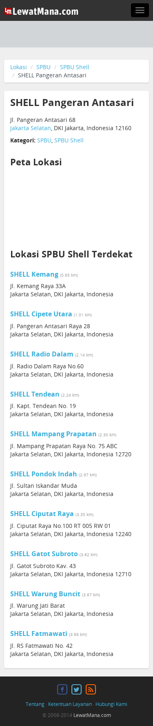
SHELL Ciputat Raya (42, 513)
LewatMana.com (92, 715)
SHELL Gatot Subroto (44, 553)
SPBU (43, 67)
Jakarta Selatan (30, 128)
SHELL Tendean (35, 394)
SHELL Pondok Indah (43, 473)
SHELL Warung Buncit (45, 593)
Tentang (35, 704)
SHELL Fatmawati (38, 633)
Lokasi (18, 67)
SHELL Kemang (34, 274)
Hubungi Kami (111, 704)
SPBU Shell (74, 67)
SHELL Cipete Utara (41, 313)
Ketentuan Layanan (70, 704)
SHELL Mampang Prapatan (53, 433)
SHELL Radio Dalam (41, 353)
